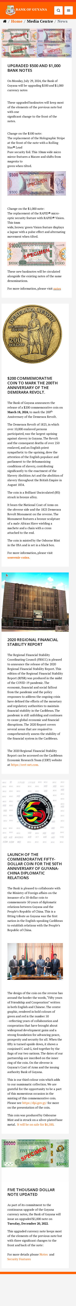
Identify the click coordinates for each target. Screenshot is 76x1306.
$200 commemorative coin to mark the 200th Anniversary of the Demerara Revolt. (32, 385)
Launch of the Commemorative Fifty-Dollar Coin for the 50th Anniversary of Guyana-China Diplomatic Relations (34, 866)
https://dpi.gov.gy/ (34, 1103)
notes (57, 288)
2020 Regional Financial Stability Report (32, 642)
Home (16, 21)
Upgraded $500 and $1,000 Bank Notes (33, 68)
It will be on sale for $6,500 (35, 1124)
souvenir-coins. (18, 557)
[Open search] (58, 10)
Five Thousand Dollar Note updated (31, 1192)
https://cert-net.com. (25, 765)
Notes (43, 1254)
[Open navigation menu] (68, 10)
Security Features (19, 1259)
